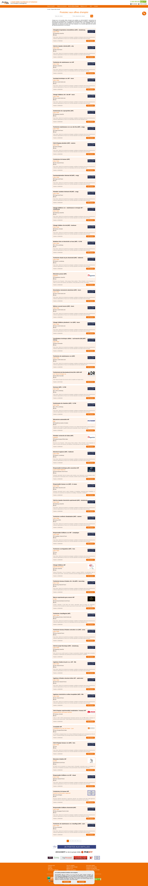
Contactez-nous (51, 865)
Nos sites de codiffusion (53, 869)
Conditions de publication (91, 868)
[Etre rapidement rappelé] (143, 13)
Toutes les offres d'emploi (71, 867)
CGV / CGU (90, 875)
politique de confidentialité (63, 876)
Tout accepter (81, 881)
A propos (96, 6)
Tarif (91, 6)
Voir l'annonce (90, 40)
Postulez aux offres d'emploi (74, 12)
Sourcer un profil (50, 6)
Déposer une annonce (62, 6)
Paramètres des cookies (91, 867)
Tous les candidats (70, 865)
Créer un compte (143, 3)
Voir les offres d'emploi (73, 6)
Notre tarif (50, 868)
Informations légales (90, 865)
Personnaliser (66, 881)
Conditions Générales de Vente (92, 869)
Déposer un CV (83, 6)
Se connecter (134, 3)
